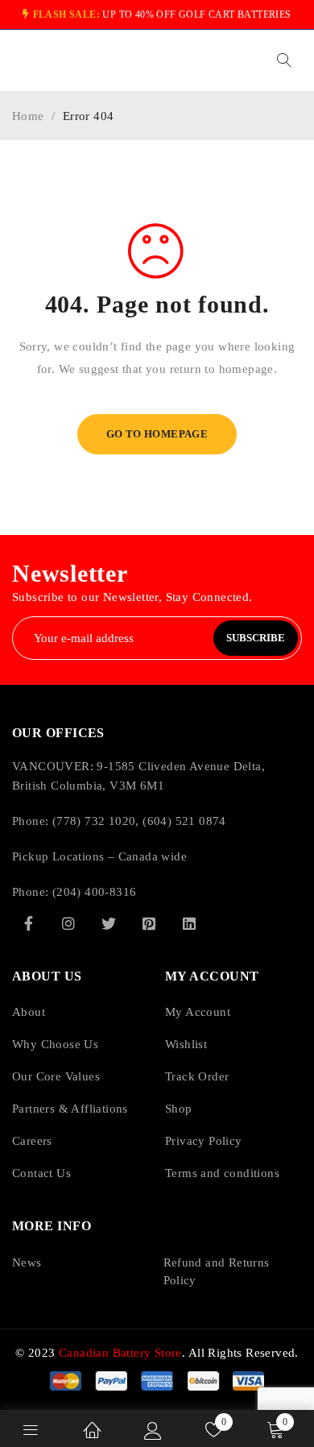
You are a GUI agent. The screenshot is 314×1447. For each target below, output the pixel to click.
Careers (32, 1140)
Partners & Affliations (70, 1108)
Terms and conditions (222, 1173)
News (27, 1262)
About (28, 1011)
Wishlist (186, 1044)
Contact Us (41, 1173)
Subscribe (255, 638)
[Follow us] (109, 923)
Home (28, 116)
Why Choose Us (55, 1044)
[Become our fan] (28, 923)
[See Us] (68, 923)
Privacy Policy (203, 1140)
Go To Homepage (157, 434)
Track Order (197, 1076)
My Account (197, 1011)
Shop (178, 1108)
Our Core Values (56, 1076)
